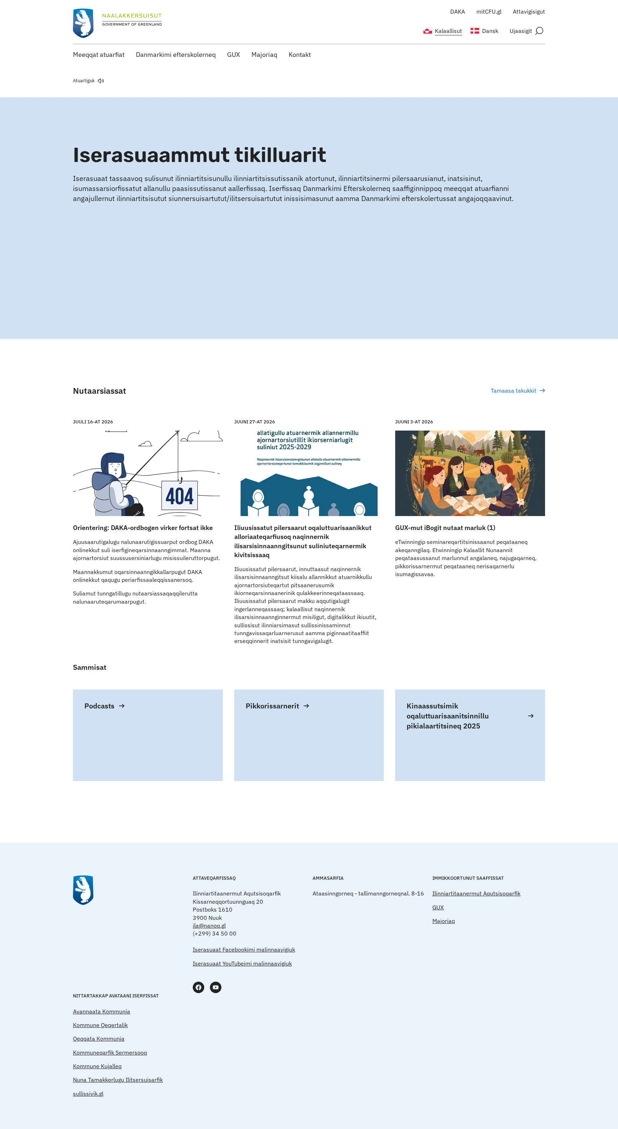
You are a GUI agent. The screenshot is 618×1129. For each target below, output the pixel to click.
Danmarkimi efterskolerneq (176, 54)
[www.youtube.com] (215, 987)
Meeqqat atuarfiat (98, 54)
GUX (233, 54)
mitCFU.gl (488, 11)
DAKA (457, 11)
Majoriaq (264, 54)
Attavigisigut (529, 11)
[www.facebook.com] (198, 987)
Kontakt (300, 54)
